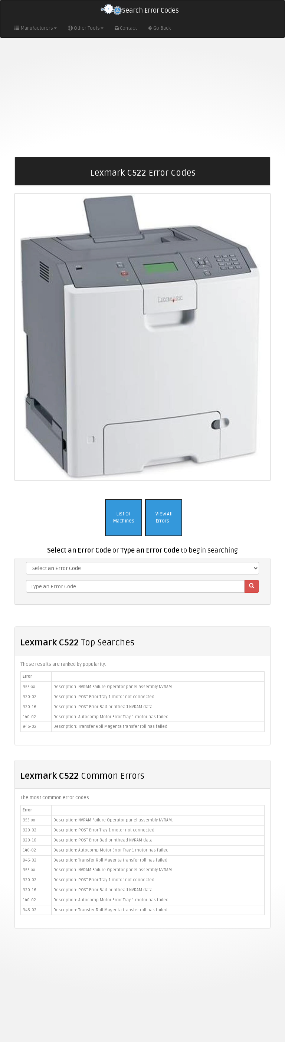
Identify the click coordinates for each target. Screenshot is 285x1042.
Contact (128, 28)
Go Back (162, 28)
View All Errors (163, 517)
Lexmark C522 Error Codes (143, 172)
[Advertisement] (142, 97)
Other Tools (87, 28)
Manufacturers (36, 28)
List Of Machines (123, 517)
